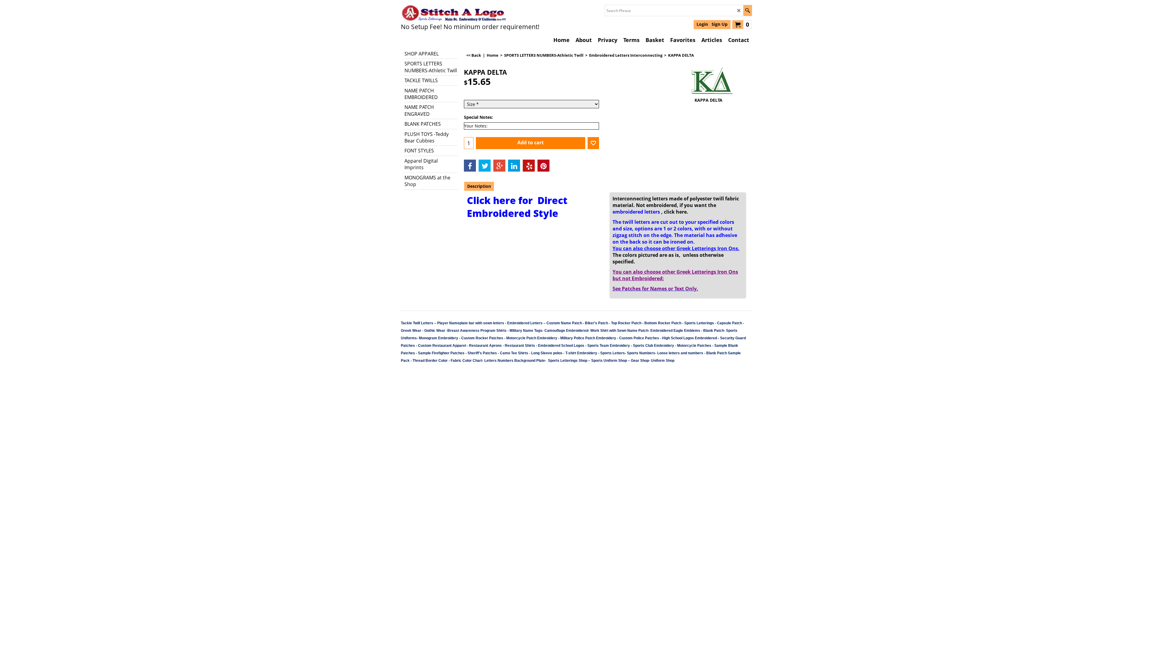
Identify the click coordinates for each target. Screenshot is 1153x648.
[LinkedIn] (514, 166)
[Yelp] (529, 166)
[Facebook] (470, 166)
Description (479, 186)
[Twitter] (485, 166)
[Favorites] (593, 143)
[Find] (747, 10)
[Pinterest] (543, 166)
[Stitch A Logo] (453, 13)
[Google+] (499, 166)
